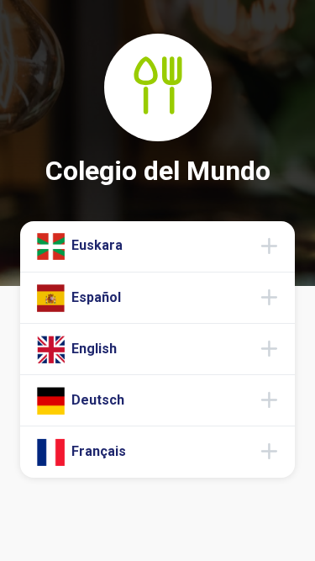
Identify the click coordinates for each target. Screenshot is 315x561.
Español (94, 296)
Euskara (95, 245)
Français (97, 451)
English (92, 348)
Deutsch (96, 400)
